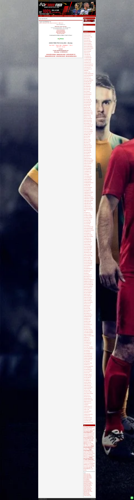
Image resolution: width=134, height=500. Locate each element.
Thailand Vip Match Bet (87, 388)
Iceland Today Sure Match (88, 247)
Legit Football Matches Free (88, 268)
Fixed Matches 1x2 (89, 438)
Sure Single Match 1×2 (87, 380)
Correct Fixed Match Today (88, 126)
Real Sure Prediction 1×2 (87, 310)
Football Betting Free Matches (88, 192)
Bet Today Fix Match (87, 105)
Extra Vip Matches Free (87, 169)
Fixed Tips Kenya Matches (88, 187)
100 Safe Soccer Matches (88, 41)
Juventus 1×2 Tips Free (87, 254)
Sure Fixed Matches (89, 458)
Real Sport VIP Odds (87, 308)
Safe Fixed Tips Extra (87, 327)
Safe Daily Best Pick (87, 319)
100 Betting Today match (87, 33)
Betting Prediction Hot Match (88, 112)
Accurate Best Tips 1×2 (87, 62)
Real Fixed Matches (89, 446)
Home (41, 15)
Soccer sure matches (87, 494)
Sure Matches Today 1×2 (88, 374)
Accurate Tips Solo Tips (87, 487)
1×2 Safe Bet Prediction (87, 59)
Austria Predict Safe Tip (87, 78)
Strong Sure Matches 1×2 (88, 359)
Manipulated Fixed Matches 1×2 (89, 279)
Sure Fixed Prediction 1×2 (88, 369)
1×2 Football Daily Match (87, 57)
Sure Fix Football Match (87, 367)
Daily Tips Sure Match (87, 144)
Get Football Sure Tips (87, 231)
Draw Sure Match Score (87, 155)
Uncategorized (86, 404)
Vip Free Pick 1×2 (86, 412)
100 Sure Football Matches (88, 44)
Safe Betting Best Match (87, 316)
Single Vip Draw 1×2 (87, 340)
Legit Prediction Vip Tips (87, 270)
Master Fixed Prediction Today (88, 284)
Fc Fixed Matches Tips (87, 171)
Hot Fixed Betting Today (87, 239)
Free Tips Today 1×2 (87, 225)
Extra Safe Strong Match (87, 168)
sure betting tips (86, 457)
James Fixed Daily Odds (87, 249)
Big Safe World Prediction (88, 120)
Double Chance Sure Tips (88, 145)
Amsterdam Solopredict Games (88, 73)
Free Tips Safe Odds (87, 223)
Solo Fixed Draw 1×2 (87, 350)
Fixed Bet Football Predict (88, 179)
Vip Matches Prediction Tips (88, 414)
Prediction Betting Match (87, 489)
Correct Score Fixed (87, 128)
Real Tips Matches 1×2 (87, 313)
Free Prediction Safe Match (88, 217)
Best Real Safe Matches (87, 94)
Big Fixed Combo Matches (60, 31)
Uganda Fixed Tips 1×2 (87, 401)
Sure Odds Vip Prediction (88, 375)
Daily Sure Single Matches (68, 15)
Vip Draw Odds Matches (87, 411)
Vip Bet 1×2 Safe (86, 409)
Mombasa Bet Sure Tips (87, 289)
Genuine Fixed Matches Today (88, 226)
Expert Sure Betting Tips (87, 166)
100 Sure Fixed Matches (87, 43)
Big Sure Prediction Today (88, 121)
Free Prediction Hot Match (88, 215)
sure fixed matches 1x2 (87, 460)
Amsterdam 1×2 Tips (87, 72)
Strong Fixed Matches (91, 456)
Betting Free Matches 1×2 (88, 110)
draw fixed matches (89, 435)
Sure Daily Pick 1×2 (87, 364)
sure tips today (87, 467)
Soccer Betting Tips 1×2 (87, 342)
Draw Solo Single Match (87, 152)
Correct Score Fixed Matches (88, 131)
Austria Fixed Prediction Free (88, 75)
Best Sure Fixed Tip (87, 96)
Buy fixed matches (86, 493)
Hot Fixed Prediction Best (88, 241)
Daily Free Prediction (87, 136)
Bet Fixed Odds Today (87, 102)
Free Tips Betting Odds (87, 222)
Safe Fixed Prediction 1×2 (88, 324)
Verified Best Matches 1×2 (88, 406)
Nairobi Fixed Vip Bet (87, 294)
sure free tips (90, 463)
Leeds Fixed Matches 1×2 (88, 265)
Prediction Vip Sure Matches (88, 302)
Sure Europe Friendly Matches (88, 366)
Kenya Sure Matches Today (88, 255)
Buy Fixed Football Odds (87, 490)
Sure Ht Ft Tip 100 (87, 372)
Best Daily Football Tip (87, 83)
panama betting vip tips (50, 56)
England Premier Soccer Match (88, 160)
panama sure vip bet (61, 54)
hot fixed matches (87, 446)
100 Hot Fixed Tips (87, 38)
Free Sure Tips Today (87, 220)
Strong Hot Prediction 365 (88, 356)
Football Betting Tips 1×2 (88, 193)
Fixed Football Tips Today (88, 482)
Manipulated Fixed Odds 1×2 (88, 281)
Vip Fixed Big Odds (47, 15)
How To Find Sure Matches (88, 246)
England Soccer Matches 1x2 (88, 483)
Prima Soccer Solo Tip (87, 303)
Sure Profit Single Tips (87, 377)
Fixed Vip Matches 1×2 (87, 190)
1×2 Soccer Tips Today (87, 60)
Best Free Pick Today (87, 88)
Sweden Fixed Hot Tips (87, 385)
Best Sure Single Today (87, 99)
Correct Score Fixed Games (88, 129)
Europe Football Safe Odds (88, 485)
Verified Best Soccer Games (88, 491)
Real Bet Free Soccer (87, 305)
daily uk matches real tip (71, 56)
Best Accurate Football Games (88, 80)
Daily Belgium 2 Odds (87, 134)
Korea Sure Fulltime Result (88, 260)
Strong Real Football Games (88, 358)
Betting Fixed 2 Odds (87, 107)
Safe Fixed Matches (88, 450)
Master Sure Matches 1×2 (88, 287)
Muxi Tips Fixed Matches (88, 292)
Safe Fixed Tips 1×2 (87, 326)
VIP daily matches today (87, 495)
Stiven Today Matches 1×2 (88, 353)
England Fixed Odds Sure (88, 158)
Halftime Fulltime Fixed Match (60, 32)
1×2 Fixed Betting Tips (87, 56)
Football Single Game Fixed (88, 203)
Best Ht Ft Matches (87, 91)
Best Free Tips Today (87, 89)
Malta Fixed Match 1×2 (87, 278)
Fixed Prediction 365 (87, 185)
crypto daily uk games (51, 54)
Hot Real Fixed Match (87, 244)
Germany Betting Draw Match (88, 228)
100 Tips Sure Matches (87, 51)
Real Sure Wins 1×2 (87, 311)
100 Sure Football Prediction (88, 46)
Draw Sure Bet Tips (87, 153)
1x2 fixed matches (88, 427)
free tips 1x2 (89, 443)
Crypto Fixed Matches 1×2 (45, 21)
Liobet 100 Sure (86, 273)
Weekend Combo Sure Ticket (88, 422)
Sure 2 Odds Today (87, 361)
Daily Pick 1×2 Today (87, 139)
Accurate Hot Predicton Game (88, 65)
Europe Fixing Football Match (88, 161)
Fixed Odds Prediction (87, 184)
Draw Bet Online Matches (88, 147)
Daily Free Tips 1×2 (87, 137)
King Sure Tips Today (87, 257)
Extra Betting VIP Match (87, 484)
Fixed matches (90, 436)
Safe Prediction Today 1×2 (88, 329)
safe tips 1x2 (90, 453)
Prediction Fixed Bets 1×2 (88, 300)
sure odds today (91, 464)
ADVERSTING (86, 70)
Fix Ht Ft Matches (86, 174)
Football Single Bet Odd (87, 201)
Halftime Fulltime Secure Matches (57, 15)
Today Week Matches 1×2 (88, 398)
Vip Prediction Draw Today (88, 417)
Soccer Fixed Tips (86, 345)
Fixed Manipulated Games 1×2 (88, 182)
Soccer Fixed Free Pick (87, 343)
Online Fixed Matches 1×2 (88, 295)
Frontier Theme (93, 499)
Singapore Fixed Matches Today (89, 335)
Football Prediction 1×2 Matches (89, 198)
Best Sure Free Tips (87, 97)
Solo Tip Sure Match (87, 351)
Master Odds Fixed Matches (88, 286)
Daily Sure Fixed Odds (60, 33)
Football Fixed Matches (87, 195)
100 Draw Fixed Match (87, 35)
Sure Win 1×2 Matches (87, 382)
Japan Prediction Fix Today (88, 252)
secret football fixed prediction (88, 332)
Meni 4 (76, 15)
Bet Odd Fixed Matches (87, 104)
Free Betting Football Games (88, 208)
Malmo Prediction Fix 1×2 (88, 276)
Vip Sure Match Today (87, 420)
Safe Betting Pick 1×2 (87, 318)
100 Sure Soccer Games (87, 49)
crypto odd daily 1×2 (70, 54)
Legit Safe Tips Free (87, 271)
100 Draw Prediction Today (88, 36)
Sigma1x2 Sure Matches (87, 334)
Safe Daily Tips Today (87, 321)
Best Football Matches (87, 86)
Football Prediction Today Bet (88, 200)
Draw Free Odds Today (87, 150)
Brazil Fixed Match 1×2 (87, 123)
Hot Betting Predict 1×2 (87, 238)
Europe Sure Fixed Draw (87, 163)
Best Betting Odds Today (88, 81)
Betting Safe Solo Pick (87, 115)
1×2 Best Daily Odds (87, 54)
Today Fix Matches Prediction (88, 393)
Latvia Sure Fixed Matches (88, 263)
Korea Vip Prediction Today (88, 262)
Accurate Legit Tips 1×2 (87, 67)
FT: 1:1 (63, 46)
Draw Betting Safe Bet (87, 481)
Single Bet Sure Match (87, 486)
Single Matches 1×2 (87, 337)
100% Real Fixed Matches (43, 0)
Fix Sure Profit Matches (87, 177)
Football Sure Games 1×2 (88, 206)
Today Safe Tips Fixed (87, 396)
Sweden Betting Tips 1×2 (88, 383)
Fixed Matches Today (87, 439)
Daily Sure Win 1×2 (87, 142)
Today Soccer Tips (86, 492)
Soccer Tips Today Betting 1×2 (88, 348)
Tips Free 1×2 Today (87, 390)
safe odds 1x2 (90, 452)
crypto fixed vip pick (60, 56)
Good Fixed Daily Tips (87, 233)
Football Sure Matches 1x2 (88, 488)
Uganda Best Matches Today (88, 399)
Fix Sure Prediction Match (88, 176)
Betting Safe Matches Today (88, 113)
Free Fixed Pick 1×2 (87, 212)
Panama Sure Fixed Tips (87, 297)
